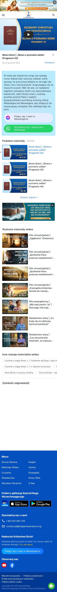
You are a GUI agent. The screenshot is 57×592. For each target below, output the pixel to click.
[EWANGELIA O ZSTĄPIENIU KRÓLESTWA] (28, 15)
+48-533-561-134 (15, 521)
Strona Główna (9, 462)
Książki (32, 462)
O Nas (31, 483)
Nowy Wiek (34, 477)
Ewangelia (33, 472)
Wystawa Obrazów (11, 483)
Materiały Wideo (10, 467)
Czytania (6, 472)
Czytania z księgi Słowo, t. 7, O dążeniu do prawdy (27, 366)
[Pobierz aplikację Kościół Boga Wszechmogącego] (5, 503)
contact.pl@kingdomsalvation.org (23, 526)
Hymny (32, 467)
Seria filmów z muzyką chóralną (19, 372)
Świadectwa (8, 477)
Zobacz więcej (27, 197)
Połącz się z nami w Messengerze (28, 585)
